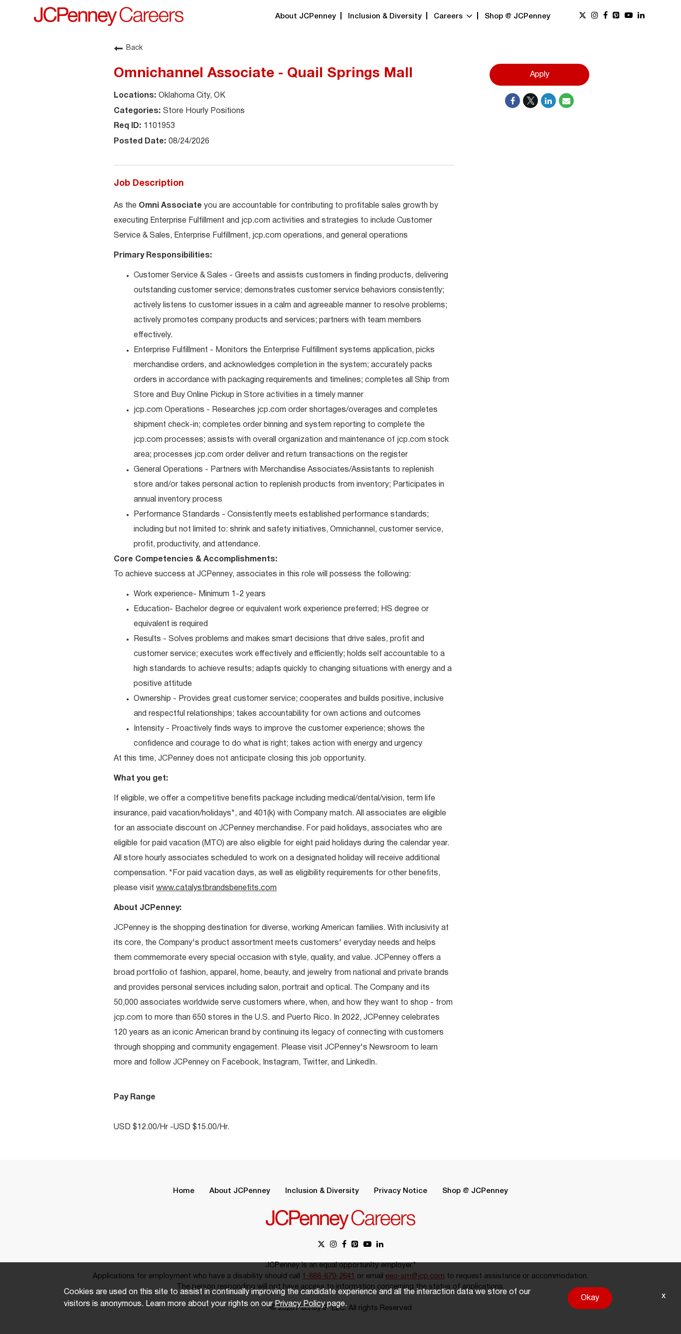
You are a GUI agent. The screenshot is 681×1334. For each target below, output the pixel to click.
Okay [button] (590, 1298)
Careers (449, 16)
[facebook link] (605, 16)
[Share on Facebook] (512, 101)
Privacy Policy (300, 1304)
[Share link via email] (566, 101)
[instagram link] (595, 16)
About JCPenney (305, 16)
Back (134, 48)
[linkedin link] (641, 16)
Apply (539, 74)
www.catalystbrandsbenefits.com (216, 888)
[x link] (582, 16)
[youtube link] (628, 16)
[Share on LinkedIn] (548, 101)
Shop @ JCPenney (517, 16)
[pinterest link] (616, 16)
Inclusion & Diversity (385, 16)
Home (183, 1191)
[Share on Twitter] (530, 101)
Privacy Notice (400, 1191)
